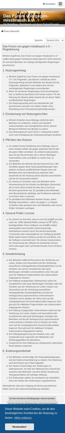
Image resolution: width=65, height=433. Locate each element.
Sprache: (38, 40)
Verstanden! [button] (19, 426)
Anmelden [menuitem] (50, 4)
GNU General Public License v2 (34, 222)
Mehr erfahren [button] (23, 417)
